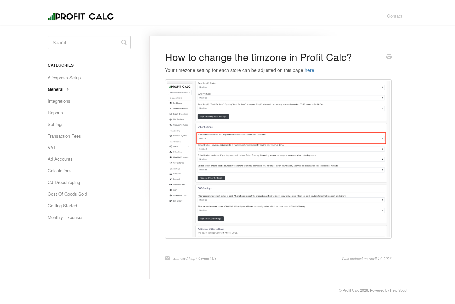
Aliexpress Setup (64, 77)
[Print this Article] (389, 57)
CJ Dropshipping (64, 182)
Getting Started (62, 205)
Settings (56, 124)
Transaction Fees (64, 136)
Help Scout (398, 290)
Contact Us (207, 258)
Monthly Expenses (66, 217)
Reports (55, 112)
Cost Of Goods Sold (67, 194)
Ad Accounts (60, 159)
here (309, 70)
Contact (394, 16)
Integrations (59, 101)
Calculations (60, 170)
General (56, 89)
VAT (52, 147)
